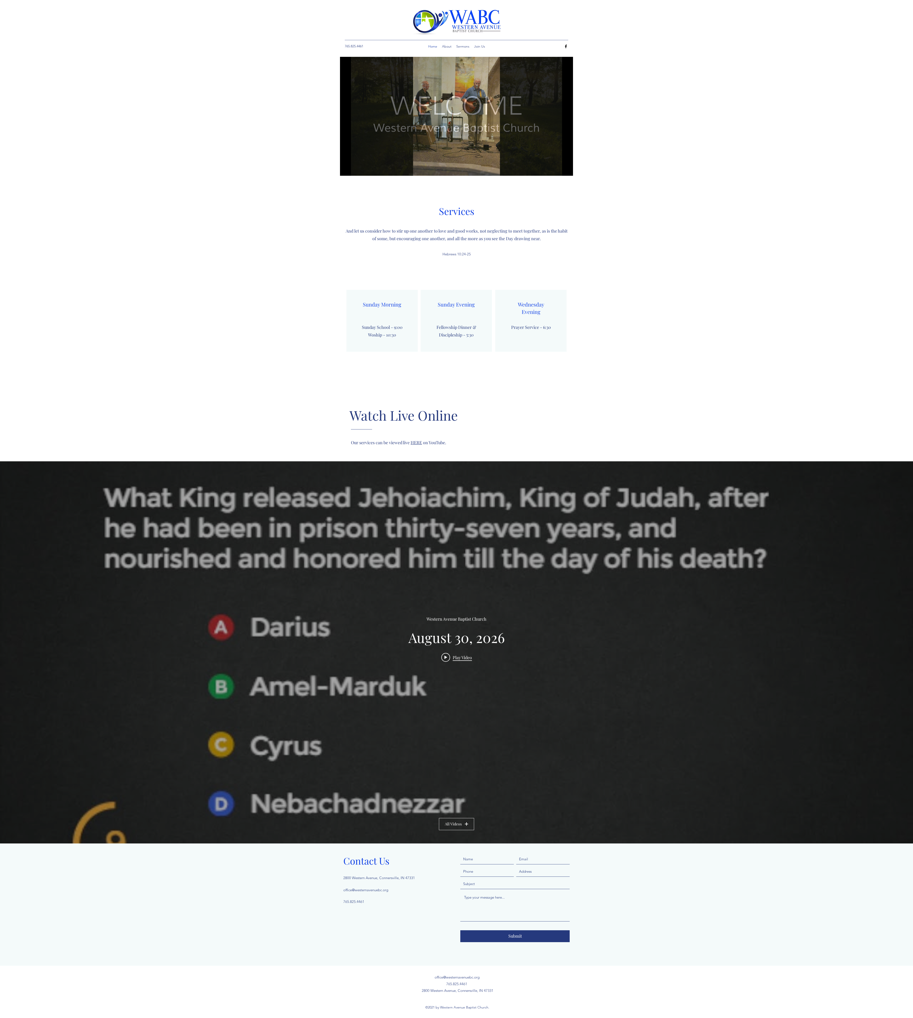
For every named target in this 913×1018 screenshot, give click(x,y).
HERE (416, 442)
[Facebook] (565, 46)
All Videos (453, 823)
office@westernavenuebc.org (365, 890)
